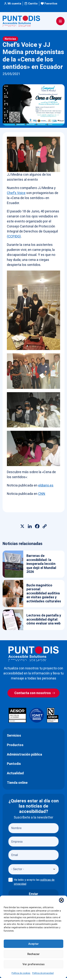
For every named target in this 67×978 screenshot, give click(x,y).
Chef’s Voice (16, 193)
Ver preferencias (33, 964)
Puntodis (14, 764)
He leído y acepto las (34, 882)
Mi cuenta (14, 3)
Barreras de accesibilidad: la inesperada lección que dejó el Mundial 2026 (41, 564)
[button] (61, 900)
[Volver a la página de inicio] (33, 653)
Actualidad (15, 773)
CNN (41, 494)
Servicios (14, 735)
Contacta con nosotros (32, 693)
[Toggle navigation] (60, 21)
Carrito (33, 3)
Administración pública (24, 754)
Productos (15, 745)
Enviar (33, 894)
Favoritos (50, 3)
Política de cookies (21, 973)
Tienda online (17, 783)
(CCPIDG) (14, 236)
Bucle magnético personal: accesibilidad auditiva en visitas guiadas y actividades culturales (43, 593)
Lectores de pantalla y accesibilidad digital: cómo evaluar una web (43, 619)
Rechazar (33, 954)
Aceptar (33, 944)
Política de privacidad (43, 973)
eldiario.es (45, 485)
